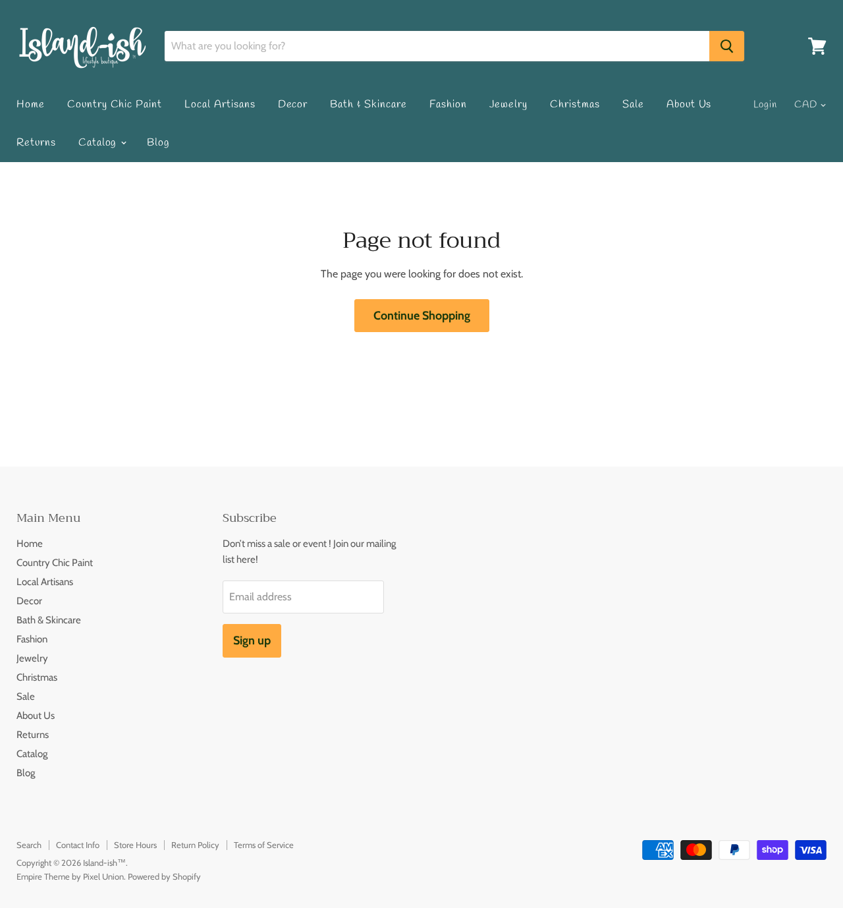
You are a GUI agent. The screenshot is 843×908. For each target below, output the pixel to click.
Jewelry (508, 104)
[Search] (726, 46)
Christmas (575, 104)
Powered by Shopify (164, 876)
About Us (689, 104)
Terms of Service (264, 844)
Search (28, 844)
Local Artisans (219, 104)
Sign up (252, 640)
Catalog (99, 143)
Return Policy (195, 844)
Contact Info (77, 844)
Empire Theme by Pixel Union (70, 876)
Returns (36, 143)
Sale (633, 104)
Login (765, 104)
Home (30, 104)
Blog (158, 143)
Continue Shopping (421, 315)
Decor (293, 104)
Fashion (448, 104)
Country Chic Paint (114, 104)
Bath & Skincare (368, 104)
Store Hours (135, 844)
